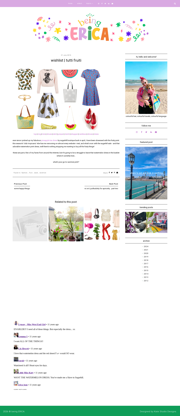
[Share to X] (112, 172)
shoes (49, 134)
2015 (146, 270)
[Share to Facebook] (109, 172)
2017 (146, 264)
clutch (67, 134)
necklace (83, 134)
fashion (24, 173)
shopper (74, 134)
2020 (146, 253)
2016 (146, 267)
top (35, 134)
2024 (146, 246)
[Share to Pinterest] (114, 172)
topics (89, 3)
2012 (146, 281)
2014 (146, 274)
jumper (61, 134)
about (79, 3)
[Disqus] (66, 282)
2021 (146, 250)
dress (96, 134)
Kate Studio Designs (165, 411)
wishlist (43, 173)
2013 (146, 277)
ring (39, 134)
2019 (146, 257)
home (70, 3)
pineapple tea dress (49, 140)
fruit (30, 173)
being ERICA (18, 411)
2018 (146, 260)
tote (44, 134)
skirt (55, 134)
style (36, 173)
